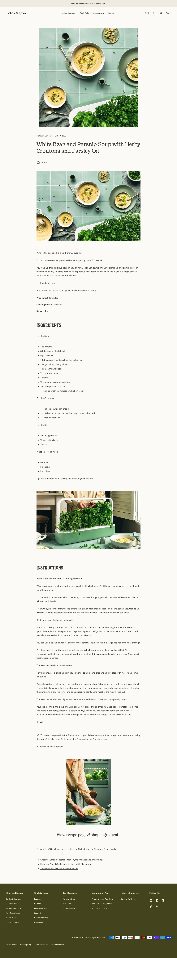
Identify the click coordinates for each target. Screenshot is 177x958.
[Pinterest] (163, 900)
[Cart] (167, 13)
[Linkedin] (157, 906)
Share (44, 162)
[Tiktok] (151, 906)
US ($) (146, 13)
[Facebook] (157, 900)
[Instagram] (151, 900)
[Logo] (17, 13)
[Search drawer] (154, 13)
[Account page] (161, 13)
